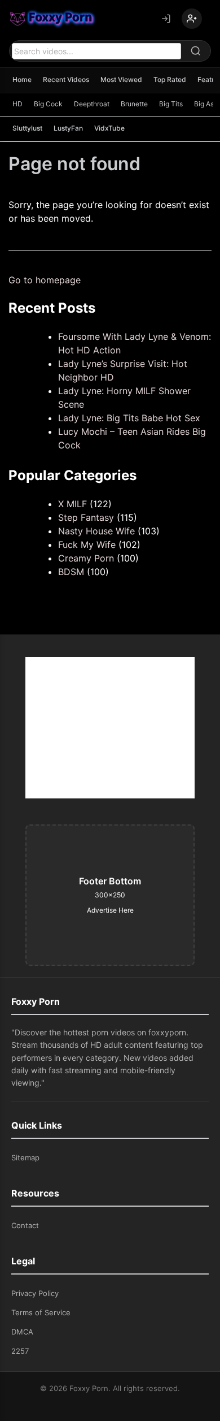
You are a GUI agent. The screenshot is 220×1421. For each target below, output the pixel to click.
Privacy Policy (35, 1293)
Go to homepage (44, 280)
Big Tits (171, 104)
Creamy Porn (86, 558)
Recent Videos (66, 79)
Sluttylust (27, 128)
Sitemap (25, 1157)
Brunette (134, 104)
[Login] (166, 18)
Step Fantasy (86, 517)
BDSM (71, 571)
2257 (20, 1350)
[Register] (192, 18)
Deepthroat (91, 104)
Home (22, 79)
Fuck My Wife (87, 544)
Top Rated (169, 79)
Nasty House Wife (96, 531)
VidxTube (109, 128)
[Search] (195, 51)
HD (17, 104)
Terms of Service (41, 1312)
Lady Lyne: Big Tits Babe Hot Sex (129, 418)
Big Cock (48, 104)
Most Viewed (121, 79)
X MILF (72, 503)
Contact (25, 1225)
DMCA (22, 1331)
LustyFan (68, 128)
